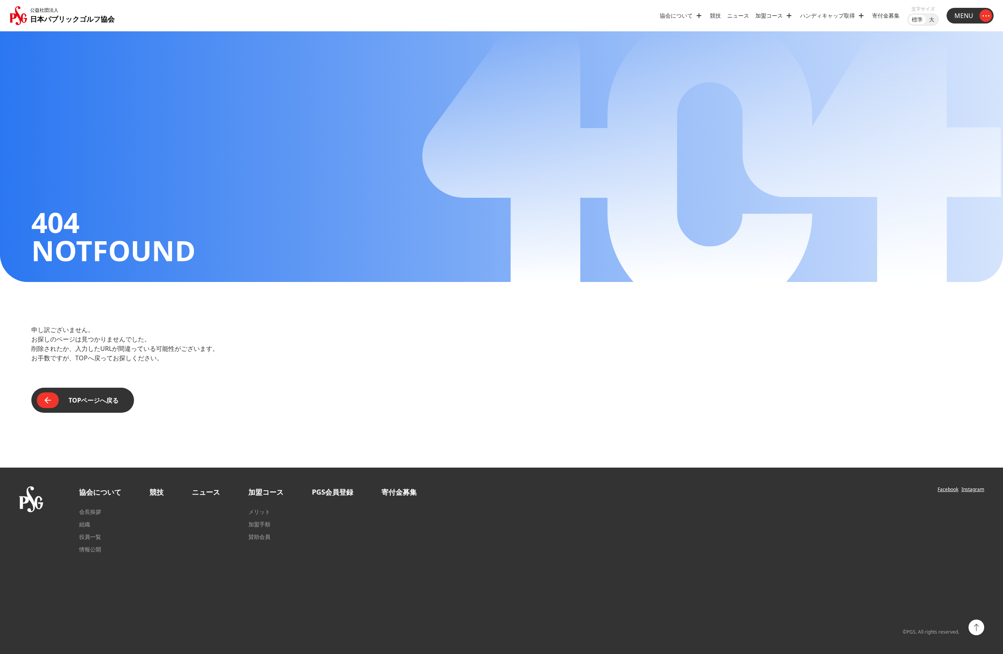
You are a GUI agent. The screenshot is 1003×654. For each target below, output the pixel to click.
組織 (84, 524)
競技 (715, 15)
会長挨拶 (90, 511)
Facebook (948, 489)
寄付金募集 (886, 15)
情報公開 (90, 549)
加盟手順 (259, 524)
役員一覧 (90, 536)
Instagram (972, 489)
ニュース (738, 15)
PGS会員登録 (332, 492)
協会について (100, 492)
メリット (259, 511)
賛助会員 (259, 536)
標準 (917, 19)
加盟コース (266, 492)
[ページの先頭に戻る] (976, 627)
